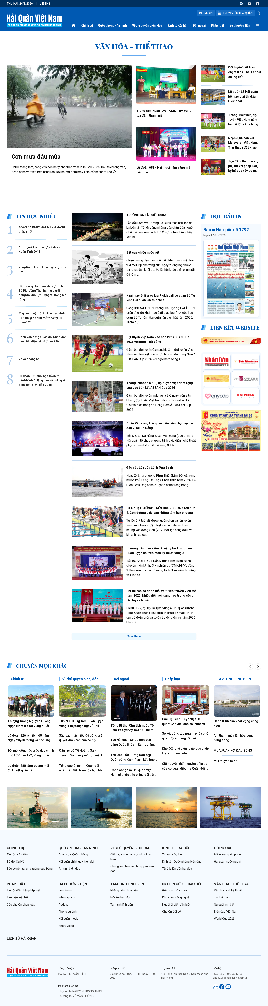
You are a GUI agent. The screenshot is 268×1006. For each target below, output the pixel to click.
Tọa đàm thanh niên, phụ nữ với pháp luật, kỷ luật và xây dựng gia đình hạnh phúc (243, 166)
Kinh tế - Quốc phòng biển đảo (181, 861)
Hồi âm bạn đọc (120, 897)
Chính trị (87, 25)
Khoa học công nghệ (175, 897)
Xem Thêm (134, 636)
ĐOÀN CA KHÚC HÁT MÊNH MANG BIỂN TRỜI (42, 230)
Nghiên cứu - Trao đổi (181, 884)
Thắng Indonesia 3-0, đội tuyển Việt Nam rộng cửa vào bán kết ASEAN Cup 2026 (159, 385)
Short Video (66, 925)
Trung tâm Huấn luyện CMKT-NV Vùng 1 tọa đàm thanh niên (165, 113)
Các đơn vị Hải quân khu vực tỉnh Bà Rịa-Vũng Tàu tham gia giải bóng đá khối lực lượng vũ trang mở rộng (42, 292)
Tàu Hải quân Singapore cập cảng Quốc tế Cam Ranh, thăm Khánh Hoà (132, 742)
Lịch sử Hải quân (22, 939)
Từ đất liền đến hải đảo (177, 868)
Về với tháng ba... (30, 359)
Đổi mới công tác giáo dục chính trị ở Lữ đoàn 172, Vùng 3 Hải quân (31, 753)
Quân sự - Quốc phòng (73, 854)
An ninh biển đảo (69, 868)
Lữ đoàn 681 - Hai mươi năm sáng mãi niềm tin (163, 170)
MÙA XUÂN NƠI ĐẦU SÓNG (233, 750)
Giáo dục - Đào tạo (174, 890)
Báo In (208, 13)
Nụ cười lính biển (224, 904)
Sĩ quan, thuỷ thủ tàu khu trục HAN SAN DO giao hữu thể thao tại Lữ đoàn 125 (42, 318)
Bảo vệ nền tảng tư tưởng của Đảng (30, 868)
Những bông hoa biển (124, 890)
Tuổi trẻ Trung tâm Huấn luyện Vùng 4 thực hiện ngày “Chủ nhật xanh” (81, 723)
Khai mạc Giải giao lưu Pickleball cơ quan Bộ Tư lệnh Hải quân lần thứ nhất (160, 298)
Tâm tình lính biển (127, 884)
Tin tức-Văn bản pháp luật (23, 890)
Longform (65, 890)
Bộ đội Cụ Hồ (15, 861)
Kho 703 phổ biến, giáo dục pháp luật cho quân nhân (185, 751)
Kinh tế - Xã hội (177, 25)
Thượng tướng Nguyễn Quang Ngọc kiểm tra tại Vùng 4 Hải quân (29, 723)
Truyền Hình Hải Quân (238, 13)
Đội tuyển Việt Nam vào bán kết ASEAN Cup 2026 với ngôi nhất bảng (157, 339)
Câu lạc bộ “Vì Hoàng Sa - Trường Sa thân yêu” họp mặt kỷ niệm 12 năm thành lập (81, 753)
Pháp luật (217, 25)
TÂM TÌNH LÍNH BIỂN (234, 679)
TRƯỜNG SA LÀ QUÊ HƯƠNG (146, 215)
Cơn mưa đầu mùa (36, 156)
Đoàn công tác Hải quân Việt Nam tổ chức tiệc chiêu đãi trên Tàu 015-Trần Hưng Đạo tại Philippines (133, 772)
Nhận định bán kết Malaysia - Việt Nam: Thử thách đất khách (243, 142)
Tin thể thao (222, 897)
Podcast (64, 904)
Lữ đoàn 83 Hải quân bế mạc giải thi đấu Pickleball (243, 96)
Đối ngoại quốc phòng (228, 854)
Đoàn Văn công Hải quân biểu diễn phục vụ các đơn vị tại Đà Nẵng (160, 425)
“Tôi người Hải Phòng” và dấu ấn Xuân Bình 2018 (40, 250)
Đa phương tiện (240, 25)
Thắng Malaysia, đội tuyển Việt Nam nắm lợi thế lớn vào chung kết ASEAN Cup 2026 (243, 120)
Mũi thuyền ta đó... (227, 761)
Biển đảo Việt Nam (226, 911)
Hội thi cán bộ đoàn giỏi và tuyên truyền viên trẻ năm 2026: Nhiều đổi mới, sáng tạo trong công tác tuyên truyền (161, 595)
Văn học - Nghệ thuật (228, 890)
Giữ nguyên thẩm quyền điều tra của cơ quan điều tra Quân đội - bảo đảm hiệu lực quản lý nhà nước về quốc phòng (185, 766)
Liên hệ (45, 3)
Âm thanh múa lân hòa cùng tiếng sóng (234, 738)
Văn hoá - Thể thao (231, 884)
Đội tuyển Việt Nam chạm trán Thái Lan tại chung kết (244, 72)
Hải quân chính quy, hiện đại (76, 861)
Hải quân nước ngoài (227, 861)
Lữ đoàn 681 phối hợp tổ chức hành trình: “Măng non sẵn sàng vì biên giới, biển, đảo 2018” (42, 380)
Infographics (67, 897)
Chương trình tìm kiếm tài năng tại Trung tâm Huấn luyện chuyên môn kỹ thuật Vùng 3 (159, 550)
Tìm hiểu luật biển (18, 897)
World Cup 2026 (224, 918)
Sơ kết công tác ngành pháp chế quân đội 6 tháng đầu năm (185, 736)
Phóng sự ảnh (68, 911)
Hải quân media (68, 918)
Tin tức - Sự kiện (17, 854)
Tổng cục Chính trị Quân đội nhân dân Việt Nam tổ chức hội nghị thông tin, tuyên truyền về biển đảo (81, 768)
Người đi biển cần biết (176, 904)
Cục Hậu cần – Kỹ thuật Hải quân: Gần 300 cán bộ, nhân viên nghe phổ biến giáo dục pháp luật (185, 721)
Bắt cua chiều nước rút (142, 252)
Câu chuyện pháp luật (21, 904)
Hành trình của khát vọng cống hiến (236, 723)
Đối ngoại (199, 25)
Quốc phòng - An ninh (112, 25)
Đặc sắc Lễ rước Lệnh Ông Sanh (149, 467)
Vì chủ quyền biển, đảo (147, 25)
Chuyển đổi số (171, 911)
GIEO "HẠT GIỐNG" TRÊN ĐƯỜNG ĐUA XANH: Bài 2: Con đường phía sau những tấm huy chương (161, 510)
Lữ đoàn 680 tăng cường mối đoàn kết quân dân (28, 768)
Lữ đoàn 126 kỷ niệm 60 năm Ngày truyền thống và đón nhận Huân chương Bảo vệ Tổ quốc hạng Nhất (30, 738)
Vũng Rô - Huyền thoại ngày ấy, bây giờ (42, 269)
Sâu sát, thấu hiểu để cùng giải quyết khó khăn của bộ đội (81, 738)
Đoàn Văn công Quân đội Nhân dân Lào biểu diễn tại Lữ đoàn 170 (42, 339)
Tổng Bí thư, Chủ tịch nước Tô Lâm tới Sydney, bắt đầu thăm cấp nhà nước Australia (132, 728)
